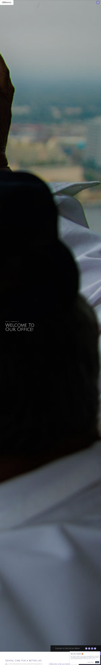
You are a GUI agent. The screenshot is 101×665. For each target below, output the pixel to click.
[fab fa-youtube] (95, 648)
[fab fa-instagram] (92, 648)
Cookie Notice (93, 658)
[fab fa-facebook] (86, 648)
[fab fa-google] (89, 648)
